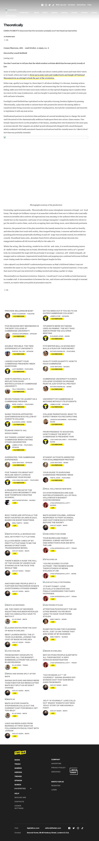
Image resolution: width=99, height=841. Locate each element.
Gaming (54, 12)
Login (54, 790)
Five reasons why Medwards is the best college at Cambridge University (22, 328)
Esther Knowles (57, 351)
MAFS (65, 525)
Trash (45, 12)
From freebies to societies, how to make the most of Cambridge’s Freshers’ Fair (58, 434)
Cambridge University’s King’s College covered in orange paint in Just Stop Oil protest (60, 381)
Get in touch (73, 771)
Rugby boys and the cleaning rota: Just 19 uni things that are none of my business (59, 631)
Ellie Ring (16, 619)
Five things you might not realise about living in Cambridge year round (19, 474)
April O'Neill (17, 404)
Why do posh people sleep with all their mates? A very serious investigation (60, 657)
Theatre (31, 314)
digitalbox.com (33, 828)
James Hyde (55, 316)
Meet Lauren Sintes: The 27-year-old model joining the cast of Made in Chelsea (20, 637)
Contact (71, 5)
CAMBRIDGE (19, 316)
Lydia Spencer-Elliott (60, 503)
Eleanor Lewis (56, 336)
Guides (94, 12)
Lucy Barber (17, 369)
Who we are (61, 5)
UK (15, 503)
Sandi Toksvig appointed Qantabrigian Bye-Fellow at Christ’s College (20, 416)
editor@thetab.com (53, 828)
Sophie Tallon (18, 351)
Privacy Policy (58, 768)
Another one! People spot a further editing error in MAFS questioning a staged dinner (22, 586)
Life (7, 40)
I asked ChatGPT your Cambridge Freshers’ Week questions (20, 363)
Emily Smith (17, 523)
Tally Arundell (19, 389)
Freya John (55, 478)
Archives (55, 772)
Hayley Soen (55, 525)
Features (71, 351)
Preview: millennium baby (19, 311)
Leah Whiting (56, 367)
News (36, 12)
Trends (74, 12)
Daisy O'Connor (19, 314)
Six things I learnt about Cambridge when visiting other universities (19, 439)
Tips (89, 5)
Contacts (19, 802)
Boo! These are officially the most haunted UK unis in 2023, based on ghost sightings (21, 517)
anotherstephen (20, 500)
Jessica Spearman (20, 334)
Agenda (64, 12)
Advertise (81, 5)
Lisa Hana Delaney (58, 439)
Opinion (84, 12)
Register (55, 786)
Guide (52, 422)
